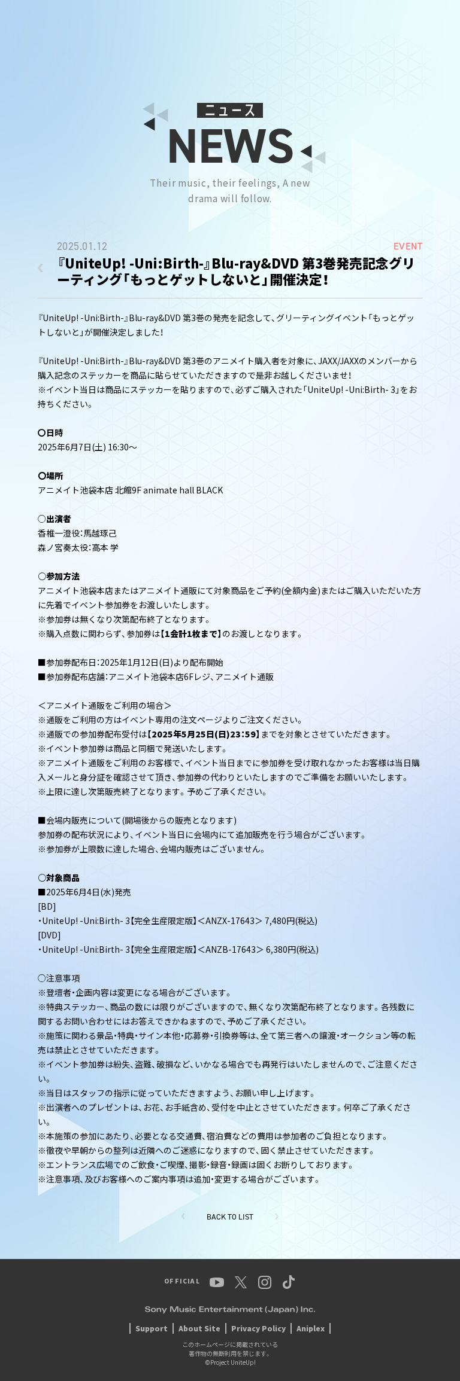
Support (151, 1328)
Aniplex (310, 1328)
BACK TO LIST (230, 1217)
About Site (199, 1328)
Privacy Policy (258, 1328)
